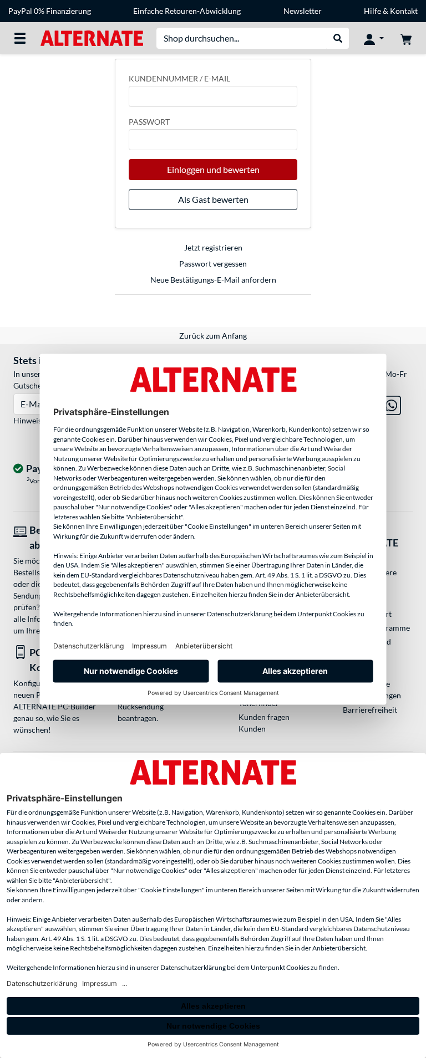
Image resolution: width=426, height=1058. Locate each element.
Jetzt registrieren (213, 247)
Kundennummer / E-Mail (179, 78)
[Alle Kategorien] (20, 38)
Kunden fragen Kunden (264, 722)
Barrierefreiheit (370, 709)
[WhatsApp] (391, 403)
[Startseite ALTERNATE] (91, 37)
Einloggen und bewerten (213, 169)
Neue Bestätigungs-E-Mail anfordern (213, 279)
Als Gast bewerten (213, 199)
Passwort (149, 121)
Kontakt (404, 11)
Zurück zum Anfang (213, 335)
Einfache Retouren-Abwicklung (187, 11)
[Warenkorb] (406, 38)
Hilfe (372, 11)
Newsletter (302, 11)
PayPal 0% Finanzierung (49, 11)
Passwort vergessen (213, 263)
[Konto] (374, 38)
